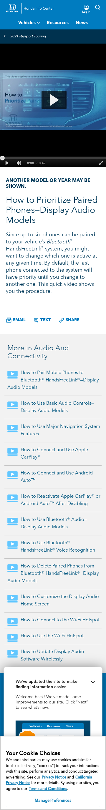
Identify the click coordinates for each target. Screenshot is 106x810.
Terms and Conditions (48, 789)
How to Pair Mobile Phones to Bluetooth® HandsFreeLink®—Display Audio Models (53, 380)
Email (18, 320)
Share (72, 320)
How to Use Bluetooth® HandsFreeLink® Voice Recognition (58, 547)
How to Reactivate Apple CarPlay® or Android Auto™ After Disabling (60, 500)
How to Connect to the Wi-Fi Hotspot (60, 620)
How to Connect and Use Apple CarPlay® (54, 454)
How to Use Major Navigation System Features (60, 430)
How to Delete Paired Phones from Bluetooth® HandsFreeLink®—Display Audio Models (53, 573)
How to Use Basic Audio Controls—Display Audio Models (57, 407)
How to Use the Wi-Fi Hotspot (52, 636)
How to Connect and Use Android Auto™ (57, 477)
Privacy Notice (54, 777)
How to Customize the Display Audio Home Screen (60, 601)
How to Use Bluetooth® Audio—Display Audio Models (54, 523)
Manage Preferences (53, 801)
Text (45, 320)
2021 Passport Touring (28, 36)
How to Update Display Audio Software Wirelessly (52, 656)
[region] (53, 773)
